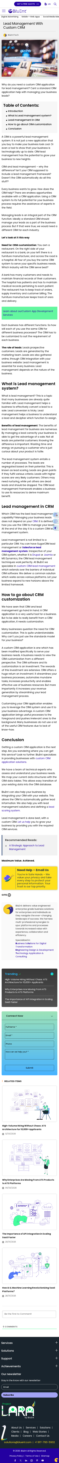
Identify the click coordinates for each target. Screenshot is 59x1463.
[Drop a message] (56, 521)
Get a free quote (26, 4)
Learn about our (28, 313)
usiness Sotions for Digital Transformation (31, 945)
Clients (15, 1431)
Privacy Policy (16, 1456)
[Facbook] (15, 1460)
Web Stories (40, 1431)
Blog (26, 1431)
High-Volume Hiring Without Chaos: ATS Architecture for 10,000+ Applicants (26, 981)
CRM (35, 521)
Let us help (24, 822)
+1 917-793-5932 (45, 1442)
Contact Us (42, 1435)
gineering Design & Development (35, 950)
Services (31, 1427)
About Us (16, 1427)
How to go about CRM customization (30, 124)
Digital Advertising (9, 16)
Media (15, 1435)
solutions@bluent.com (17, 1442)
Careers (27, 1435)
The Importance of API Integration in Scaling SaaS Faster (29, 1001)
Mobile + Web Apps (31, 16)
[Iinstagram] (31, 1460)
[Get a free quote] (56, 527)
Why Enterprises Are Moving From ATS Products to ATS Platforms (25, 991)
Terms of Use (32, 1456)
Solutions (45, 1427)
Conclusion (15, 128)
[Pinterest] (37, 1460)
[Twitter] (20, 1460)
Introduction (15, 111)
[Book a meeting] (56, 514)
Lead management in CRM (24, 120)
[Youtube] (42, 1460)
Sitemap (45, 1456)
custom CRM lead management (36, 566)
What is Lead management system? (29, 115)
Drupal (36, 554)
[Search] (55, 4)
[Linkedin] (26, 1460)
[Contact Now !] (56, 1460)
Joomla (48, 554)
